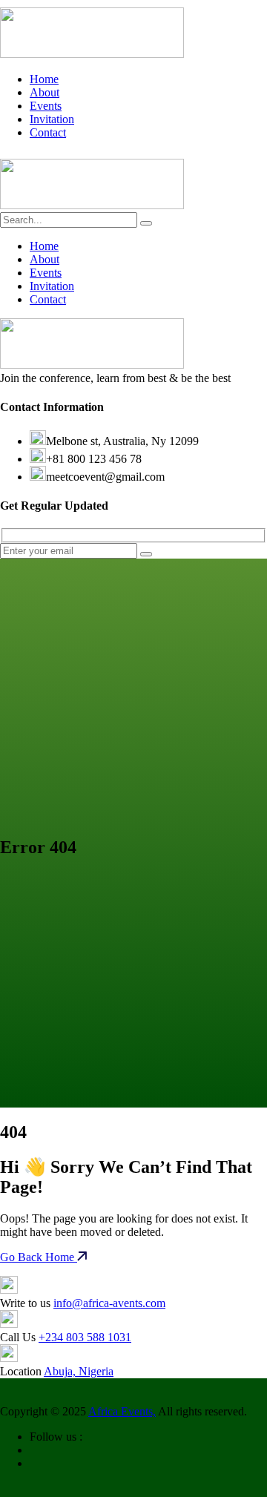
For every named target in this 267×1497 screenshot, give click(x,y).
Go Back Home (38, 1257)
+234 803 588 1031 (85, 1337)
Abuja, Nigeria (78, 1371)
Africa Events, (122, 1411)
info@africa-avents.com (109, 1303)
